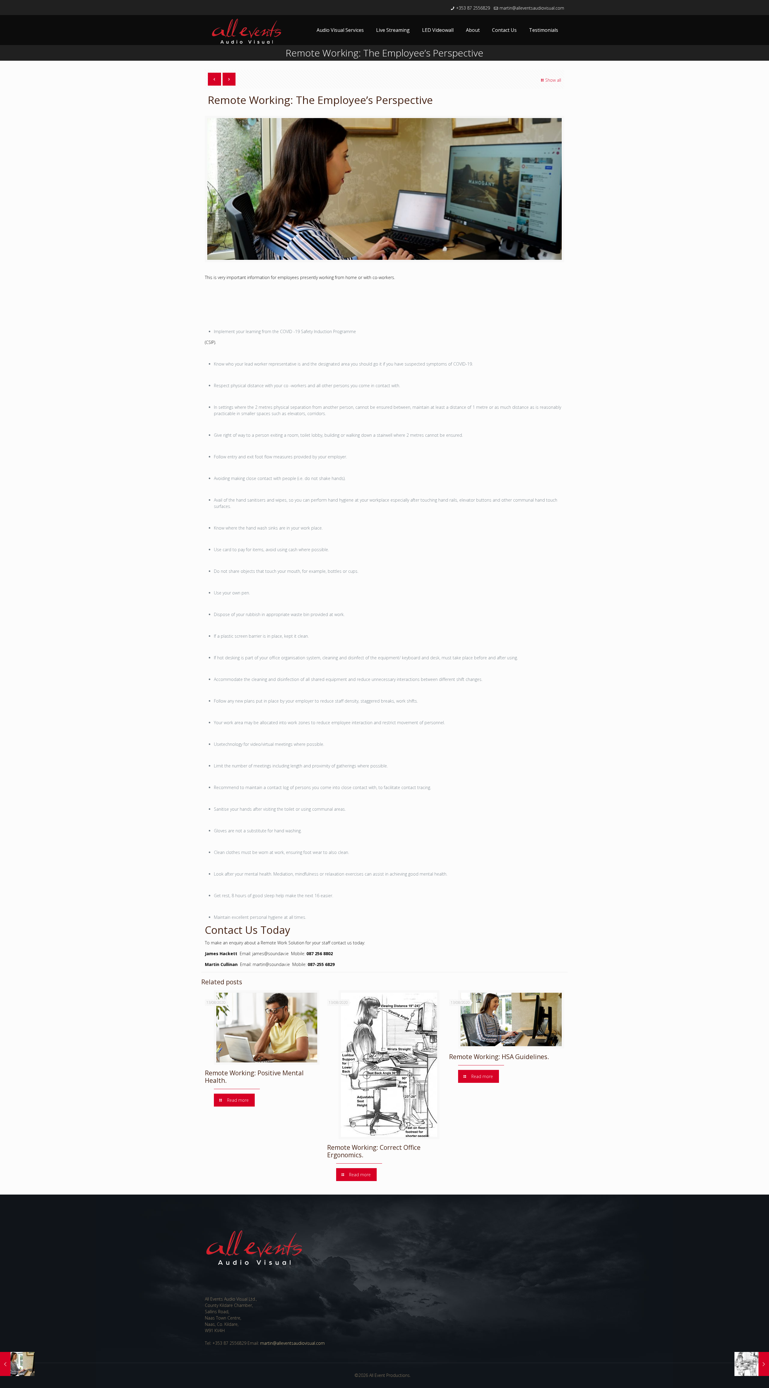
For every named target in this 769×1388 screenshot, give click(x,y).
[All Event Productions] (247, 32)
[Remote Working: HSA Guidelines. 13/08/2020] (17, 1364)
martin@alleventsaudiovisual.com (532, 8)
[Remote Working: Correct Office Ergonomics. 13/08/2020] (751, 1364)
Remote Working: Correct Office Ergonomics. (374, 1151)
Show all (553, 80)
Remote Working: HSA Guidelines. (499, 1056)
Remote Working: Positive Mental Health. (254, 1077)
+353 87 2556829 (473, 8)
